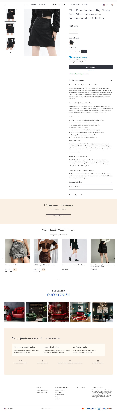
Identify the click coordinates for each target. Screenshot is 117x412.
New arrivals (75, 4)
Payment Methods (59, 394)
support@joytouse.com (42, 390)
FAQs (56, 396)
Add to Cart (90, 67)
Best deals (42, 4)
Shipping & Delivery (60, 390)
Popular (34, 4)
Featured (85, 4)
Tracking (57, 399)
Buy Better (58, 291)
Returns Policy (58, 392)
